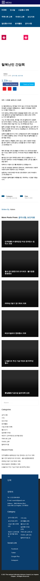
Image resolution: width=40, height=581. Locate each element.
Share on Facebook (11, 84)
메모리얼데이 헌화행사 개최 (15, 333)
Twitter (13, 552)
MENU (9, 2)
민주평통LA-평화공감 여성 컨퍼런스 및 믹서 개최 (18, 455)
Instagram (14, 560)
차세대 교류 (19, 17)
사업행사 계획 (23, 10)
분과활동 (18, 23)
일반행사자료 (7, 23)
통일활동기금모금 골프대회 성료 (17, 393)
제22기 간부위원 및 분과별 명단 (12, 435)
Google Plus (15, 556)
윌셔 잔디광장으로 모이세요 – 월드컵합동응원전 (18, 458)
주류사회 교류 (7, 17)
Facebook (14, 549)
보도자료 (31, 17)
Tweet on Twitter (28, 84)
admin (5, 74)
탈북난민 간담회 (13, 64)
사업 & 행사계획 (7, 427)
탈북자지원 (5, 444)
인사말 (12, 10)
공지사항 (28, 23)
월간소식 (5, 430)
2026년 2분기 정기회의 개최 (15, 303)
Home (4, 10)
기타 (3, 418)
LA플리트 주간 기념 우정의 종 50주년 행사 (16, 467)
